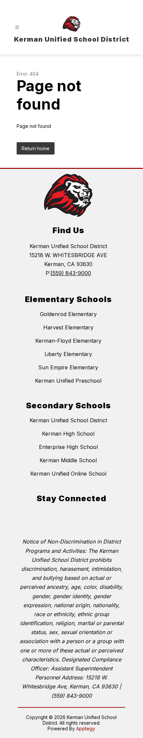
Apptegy (85, 728)
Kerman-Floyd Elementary (68, 340)
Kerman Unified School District (68, 420)
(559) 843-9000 (71, 273)
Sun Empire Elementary (68, 367)
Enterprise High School (68, 447)
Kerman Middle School (68, 460)
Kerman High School (68, 433)
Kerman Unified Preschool (68, 380)
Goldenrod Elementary (68, 314)
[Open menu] (17, 27)
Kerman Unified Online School (68, 473)
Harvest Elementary (68, 327)
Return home (36, 148)
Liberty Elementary (68, 354)
